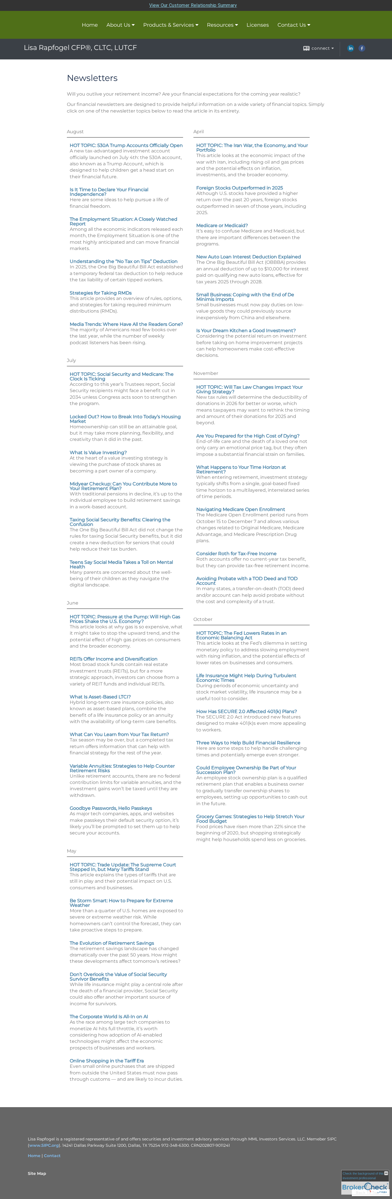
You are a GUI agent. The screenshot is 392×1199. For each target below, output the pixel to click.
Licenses (258, 25)
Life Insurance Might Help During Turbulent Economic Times (246, 678)
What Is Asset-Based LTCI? (100, 697)
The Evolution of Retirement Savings (112, 943)
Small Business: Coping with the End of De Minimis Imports (245, 297)
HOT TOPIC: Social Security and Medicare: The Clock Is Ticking (122, 376)
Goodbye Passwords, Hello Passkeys (111, 808)
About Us (118, 25)
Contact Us (291, 25)
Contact (52, 1155)
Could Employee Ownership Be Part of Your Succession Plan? (246, 770)
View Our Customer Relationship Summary (193, 5)
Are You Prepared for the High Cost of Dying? (248, 436)
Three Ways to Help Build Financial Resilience (248, 742)
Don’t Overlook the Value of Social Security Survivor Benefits (118, 977)
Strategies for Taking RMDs (101, 293)
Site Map (37, 1173)
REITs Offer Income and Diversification (114, 659)
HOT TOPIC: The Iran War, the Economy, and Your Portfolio (252, 148)
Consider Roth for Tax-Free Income (236, 553)
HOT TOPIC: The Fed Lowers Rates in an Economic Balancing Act (241, 635)
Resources (220, 25)
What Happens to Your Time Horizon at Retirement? (241, 469)
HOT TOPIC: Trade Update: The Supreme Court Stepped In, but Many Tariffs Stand (123, 867)
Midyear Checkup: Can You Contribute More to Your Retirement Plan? (123, 486)
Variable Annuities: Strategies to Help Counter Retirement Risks (122, 768)
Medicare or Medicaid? (222, 225)
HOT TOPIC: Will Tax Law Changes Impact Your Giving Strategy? (249, 389)
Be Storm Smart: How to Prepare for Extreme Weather (121, 903)
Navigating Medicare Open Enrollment (240, 509)
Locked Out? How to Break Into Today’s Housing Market (125, 419)
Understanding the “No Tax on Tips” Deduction (124, 261)
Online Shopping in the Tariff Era (107, 1061)
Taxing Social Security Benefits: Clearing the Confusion (120, 522)
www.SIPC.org (44, 1145)
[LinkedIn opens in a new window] (350, 50)
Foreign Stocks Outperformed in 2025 (239, 188)
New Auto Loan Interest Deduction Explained (248, 256)
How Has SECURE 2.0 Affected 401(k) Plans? (246, 711)
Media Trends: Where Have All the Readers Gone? (126, 324)
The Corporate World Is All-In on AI (109, 1016)
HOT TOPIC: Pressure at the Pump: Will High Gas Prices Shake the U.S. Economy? (125, 619)
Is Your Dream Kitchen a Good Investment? (246, 330)
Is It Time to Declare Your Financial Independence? (109, 192)
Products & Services (168, 25)
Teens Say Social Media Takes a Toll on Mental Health (121, 564)
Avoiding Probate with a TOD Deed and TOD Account (247, 581)
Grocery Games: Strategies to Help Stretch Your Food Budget (250, 819)
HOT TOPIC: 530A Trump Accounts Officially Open (126, 145)
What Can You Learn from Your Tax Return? (119, 734)
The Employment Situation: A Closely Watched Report (123, 221)
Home (90, 25)
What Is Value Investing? (98, 452)
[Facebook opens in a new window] (361, 50)
